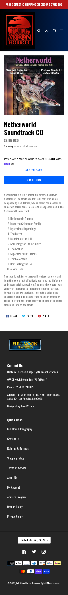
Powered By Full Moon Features (46, 583)
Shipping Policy (15, 458)
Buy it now (34, 180)
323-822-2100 (23, 387)
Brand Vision (27, 406)
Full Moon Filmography (19, 429)
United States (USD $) (32, 540)
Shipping (8, 146)
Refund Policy (14, 507)
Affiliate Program (16, 497)
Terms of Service (16, 468)
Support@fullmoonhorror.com (42, 372)
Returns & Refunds (18, 448)
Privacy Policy (14, 516)
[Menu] (62, 30)
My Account (13, 487)
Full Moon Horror (24, 583)
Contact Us (13, 439)
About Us (12, 477)
